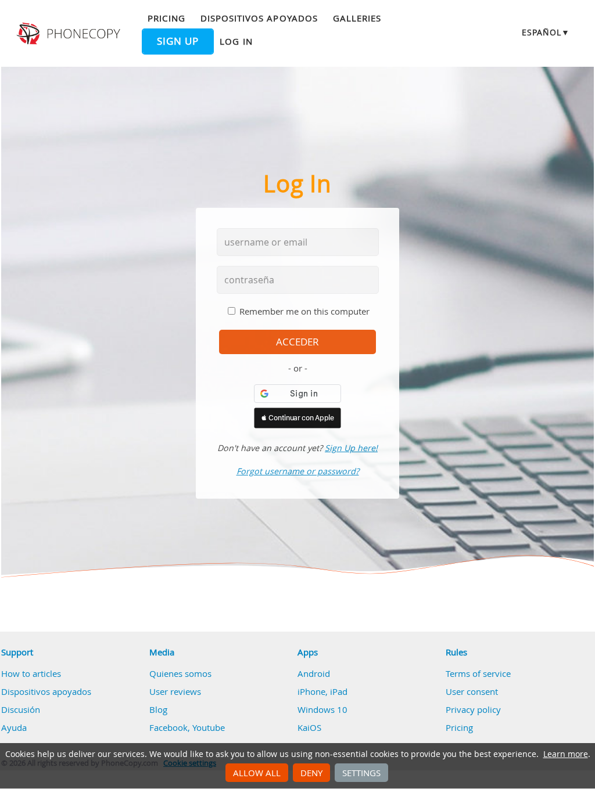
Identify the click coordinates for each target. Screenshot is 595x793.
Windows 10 (322, 709)
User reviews (175, 691)
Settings (361, 772)
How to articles (31, 673)
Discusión (20, 709)
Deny (311, 772)
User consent (472, 691)
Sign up (178, 41)
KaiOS (309, 727)
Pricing (166, 18)
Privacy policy (473, 709)
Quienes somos (180, 673)
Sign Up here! (351, 447)
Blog (158, 709)
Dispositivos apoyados (259, 18)
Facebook (168, 727)
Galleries (357, 18)
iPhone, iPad (322, 691)
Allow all (257, 772)
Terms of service (478, 673)
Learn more (565, 754)
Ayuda (14, 727)
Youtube (208, 727)
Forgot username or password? (297, 471)
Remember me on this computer (304, 311)
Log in (236, 41)
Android (314, 673)
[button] (297, 418)
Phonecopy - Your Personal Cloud (69, 33)
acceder (297, 342)
